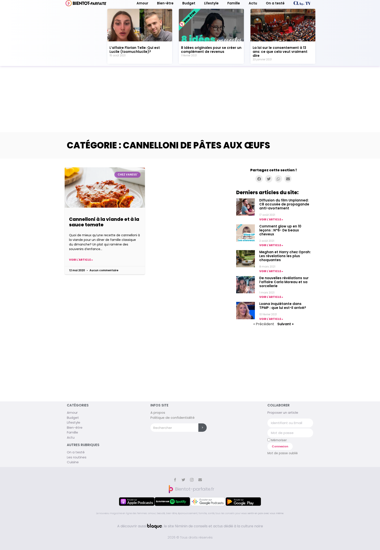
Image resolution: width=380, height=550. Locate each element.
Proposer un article (282, 412)
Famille (233, 3)
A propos (157, 412)
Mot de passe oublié (282, 453)
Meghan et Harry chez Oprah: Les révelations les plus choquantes (285, 256)
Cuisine (73, 462)
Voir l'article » (81, 260)
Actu (253, 3)
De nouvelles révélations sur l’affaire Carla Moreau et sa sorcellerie (284, 282)
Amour (142, 3)
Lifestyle (211, 3)
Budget (188, 3)
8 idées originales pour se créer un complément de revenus (211, 49)
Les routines (76, 457)
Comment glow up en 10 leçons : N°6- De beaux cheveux (280, 230)
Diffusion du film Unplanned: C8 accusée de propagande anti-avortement (284, 204)
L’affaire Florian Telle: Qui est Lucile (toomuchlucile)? (135, 49)
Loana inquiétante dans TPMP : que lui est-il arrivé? (282, 305)
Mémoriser (278, 440)
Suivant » (285, 324)
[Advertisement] (190, 99)
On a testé (275, 3)
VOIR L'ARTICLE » (271, 219)
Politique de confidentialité (172, 417)
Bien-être (165, 3)
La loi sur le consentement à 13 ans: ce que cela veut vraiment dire (280, 51)
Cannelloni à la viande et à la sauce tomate (104, 222)
